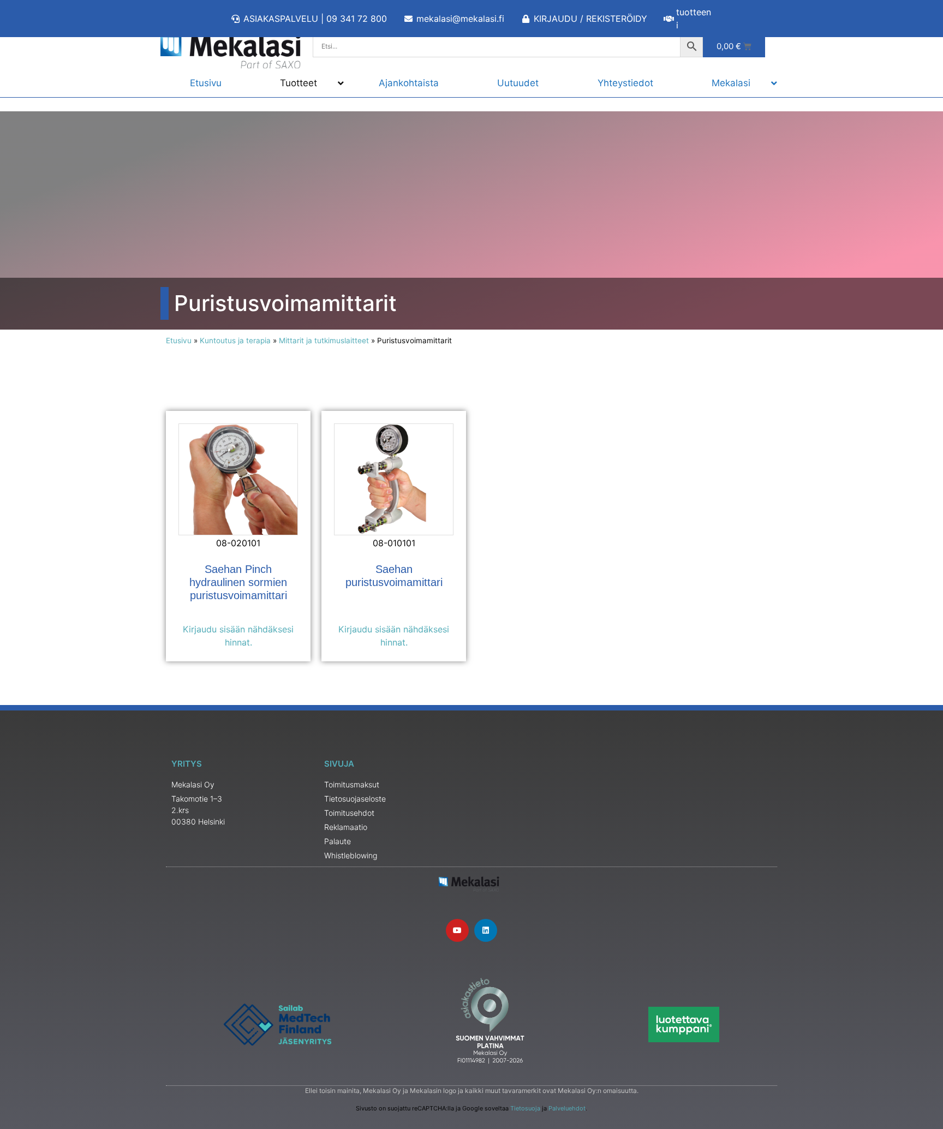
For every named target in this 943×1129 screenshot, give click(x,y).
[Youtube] (457, 930)
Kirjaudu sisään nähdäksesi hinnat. (238, 636)
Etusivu (179, 340)
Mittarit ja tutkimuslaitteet (324, 340)
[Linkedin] (485, 930)
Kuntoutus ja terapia (235, 340)
